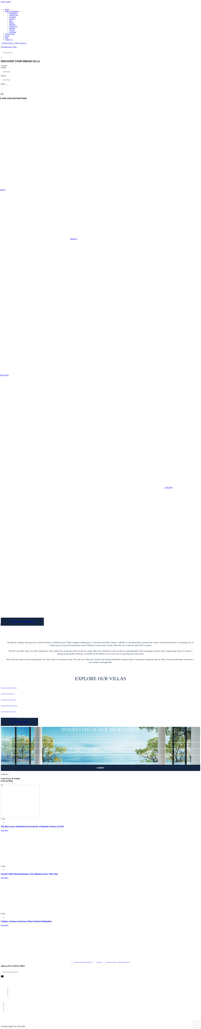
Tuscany (12, 30)
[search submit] (2, 57)
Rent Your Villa (14, 990)
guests (3, 84)
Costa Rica (8, 1011)
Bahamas (12, 24)
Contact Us (8, 39)
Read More (4, 830)
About (7, 36)
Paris (10, 21)
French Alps (13, 26)
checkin (3, 68)
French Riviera (10, 1005)
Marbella (12, 28)
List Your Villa (10, 34)
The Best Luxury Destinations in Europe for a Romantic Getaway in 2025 (32, 826)
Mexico (11, 23)
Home (7, 9)
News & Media (14, 991)
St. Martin (12, 17)
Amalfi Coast (13, 15)
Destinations (13, 13)
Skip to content (6, 2)
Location (4, 66)
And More (12, 32)
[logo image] (9, 47)
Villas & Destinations (12, 11)
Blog (6, 38)
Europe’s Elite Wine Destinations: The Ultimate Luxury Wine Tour (29, 874)
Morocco (12, 19)
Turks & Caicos (10, 1009)
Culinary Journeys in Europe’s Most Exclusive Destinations (26, 921)
